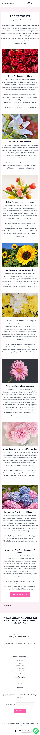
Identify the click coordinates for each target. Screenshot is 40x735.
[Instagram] (20, 731)
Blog (20, 673)
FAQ (20, 663)
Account (20, 683)
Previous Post (6, 605)
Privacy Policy (20, 665)
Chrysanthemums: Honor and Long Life (20, 320)
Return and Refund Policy (20, 671)
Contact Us (20, 681)
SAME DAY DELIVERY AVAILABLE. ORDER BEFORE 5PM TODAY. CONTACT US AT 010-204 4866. (20, 620)
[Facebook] (15, 731)
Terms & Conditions (20, 668)
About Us (20, 660)
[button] (32, 3)
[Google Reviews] (24, 731)
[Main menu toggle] (37, 3)
